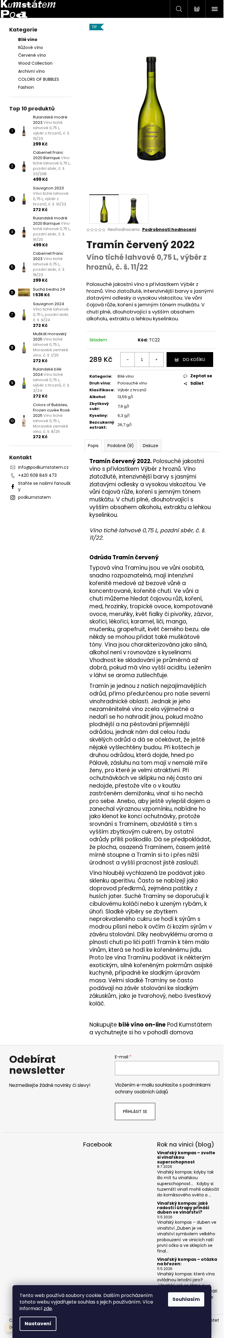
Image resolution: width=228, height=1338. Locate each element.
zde (48, 1308)
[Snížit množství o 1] (128, 359)
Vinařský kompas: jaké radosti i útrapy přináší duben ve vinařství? (183, 1208)
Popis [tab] (93, 446)
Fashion (26, 87)
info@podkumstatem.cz (43, 467)
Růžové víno (30, 47)
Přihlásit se (135, 1111)
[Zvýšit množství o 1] (156, 359)
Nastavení (38, 1323)
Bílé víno (27, 39)
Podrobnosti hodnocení (169, 229)
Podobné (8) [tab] (120, 446)
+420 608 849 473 (37, 475)
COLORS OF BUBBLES (38, 79)
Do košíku (194, 359)
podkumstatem (34, 497)
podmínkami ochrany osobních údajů (162, 1088)
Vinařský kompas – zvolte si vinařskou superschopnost (186, 1157)
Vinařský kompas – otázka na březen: (187, 1261)
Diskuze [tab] (150, 446)
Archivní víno (31, 71)
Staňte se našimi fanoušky (44, 486)
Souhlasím (186, 1299)
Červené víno (32, 55)
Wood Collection (35, 63)
